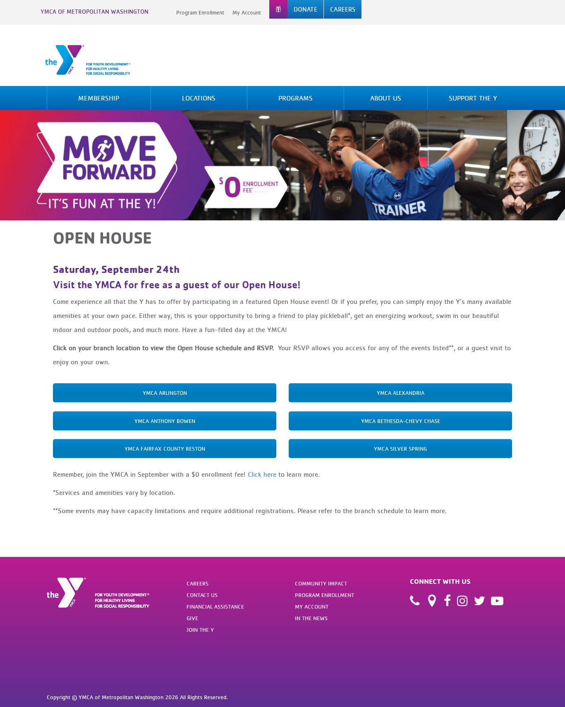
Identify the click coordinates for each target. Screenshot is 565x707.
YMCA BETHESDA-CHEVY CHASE (400, 421)
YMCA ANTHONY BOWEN (164, 421)
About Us (385, 98)
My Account (246, 12)
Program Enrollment (200, 12)
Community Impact (321, 583)
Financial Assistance (215, 606)
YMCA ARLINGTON (165, 392)
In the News (311, 618)
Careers (197, 583)
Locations (198, 98)
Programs (295, 98)
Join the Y (200, 629)
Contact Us (202, 595)
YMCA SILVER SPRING (400, 448)
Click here (262, 474)
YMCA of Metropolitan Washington (94, 11)
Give (192, 618)
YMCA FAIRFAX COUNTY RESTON (164, 448)
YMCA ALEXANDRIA (400, 392)
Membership (98, 98)
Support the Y (473, 98)
